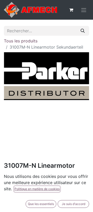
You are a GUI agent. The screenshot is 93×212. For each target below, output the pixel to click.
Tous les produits (20, 40)
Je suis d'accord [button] (73, 204)
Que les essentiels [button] (41, 204)
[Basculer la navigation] (83, 10)
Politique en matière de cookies (37, 189)
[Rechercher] (82, 31)
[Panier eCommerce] (71, 10)
